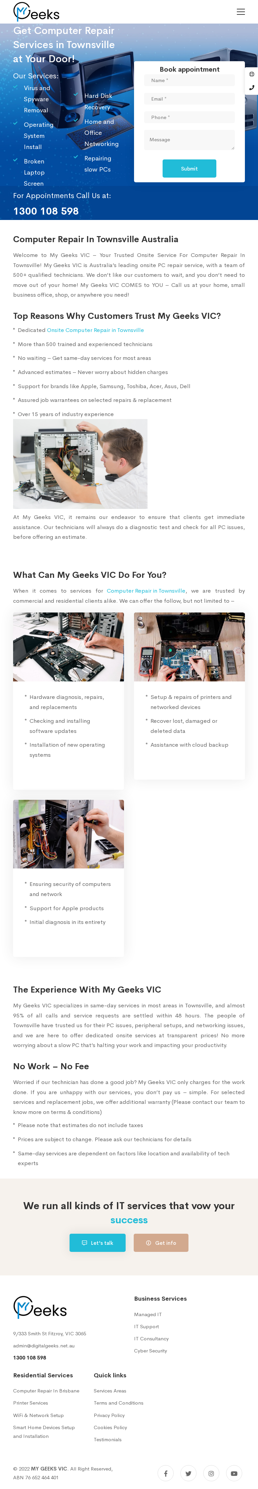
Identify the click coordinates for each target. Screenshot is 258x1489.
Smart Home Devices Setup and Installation (44, 1431)
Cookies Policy (110, 1427)
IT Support (146, 1326)
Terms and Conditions (118, 1403)
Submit (189, 168)
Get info (165, 1243)
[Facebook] (166, 1473)
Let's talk (101, 1243)
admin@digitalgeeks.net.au (44, 1345)
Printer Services (30, 1403)
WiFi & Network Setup (38, 1415)
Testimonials (108, 1439)
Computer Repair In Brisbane (46, 1390)
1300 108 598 (29, 1357)
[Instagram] (211, 1473)
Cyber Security (150, 1350)
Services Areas (110, 1390)
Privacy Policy (109, 1415)
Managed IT (148, 1314)
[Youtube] (234, 1473)
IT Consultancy (151, 1338)
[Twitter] (188, 1473)
